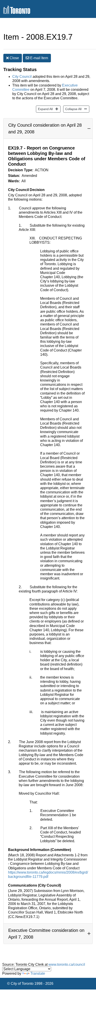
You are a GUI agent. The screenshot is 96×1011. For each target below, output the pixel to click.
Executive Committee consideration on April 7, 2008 (46, 933)
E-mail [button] (38, 58)
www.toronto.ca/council (66, 964)
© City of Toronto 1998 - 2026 (30, 983)
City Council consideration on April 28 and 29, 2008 (45, 128)
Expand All (44, 109)
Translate (37, 973)
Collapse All (72, 109)
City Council (22, 76)
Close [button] (14, 58)
